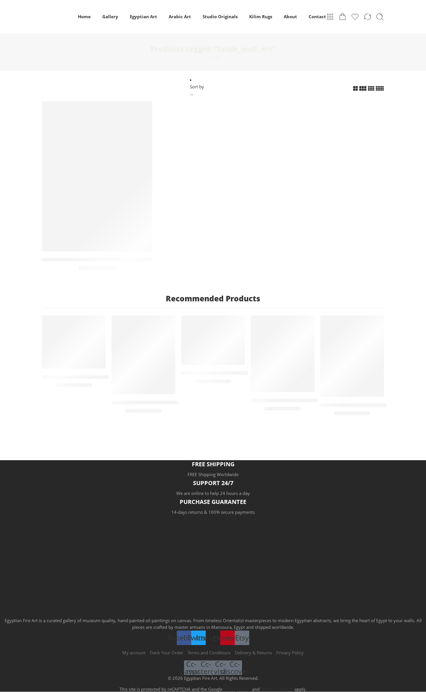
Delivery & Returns (253, 652)
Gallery (110, 16)
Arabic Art (180, 16)
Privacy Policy (290, 652)
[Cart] (342, 17)
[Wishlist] (144, 109)
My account (133, 652)
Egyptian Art (143, 16)
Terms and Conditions (209, 652)
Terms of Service (277, 689)
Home (84, 16)
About (290, 16)
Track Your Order (166, 652)
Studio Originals (220, 16)
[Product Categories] (330, 17)
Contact (317, 16)
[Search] (380, 17)
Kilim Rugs (260, 16)
